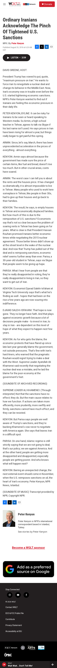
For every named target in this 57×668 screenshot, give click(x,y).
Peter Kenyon (17, 43)
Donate (48, 4)
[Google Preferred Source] (28, 569)
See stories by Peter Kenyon (32, 531)
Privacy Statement (14, 625)
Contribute (10, 619)
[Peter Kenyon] (9, 518)
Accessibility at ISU (14, 631)
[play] (4, 664)
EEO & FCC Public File (15, 613)
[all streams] (53, 664)
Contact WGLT (12, 607)
